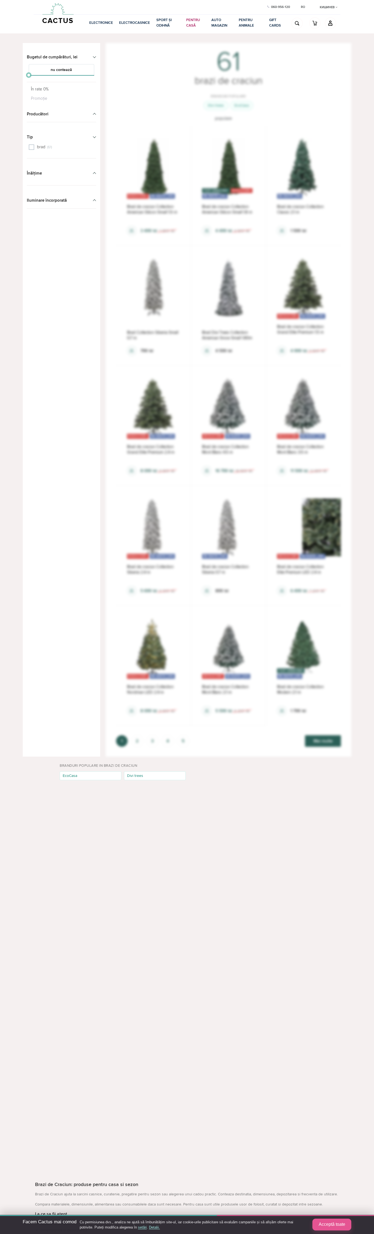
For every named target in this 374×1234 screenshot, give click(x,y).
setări (142, 1227)
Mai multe (323, 741)
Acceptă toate (332, 1224)
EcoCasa (241, 105)
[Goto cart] (315, 23)
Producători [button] (37, 114)
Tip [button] (30, 137)
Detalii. (154, 1227)
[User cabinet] (330, 23)
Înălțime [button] (34, 173)
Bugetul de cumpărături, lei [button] (52, 57)
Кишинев (327, 7)
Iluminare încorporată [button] (47, 200)
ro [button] (303, 7)
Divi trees (216, 105)
